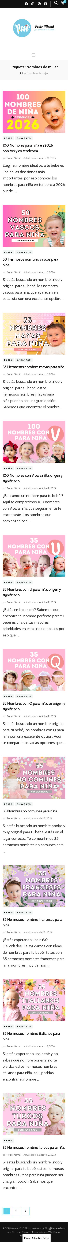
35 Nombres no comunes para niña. (30, 811)
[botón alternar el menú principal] (34, 55)
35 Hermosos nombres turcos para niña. (34, 1147)
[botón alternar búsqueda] (56, 3)
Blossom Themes (21, 1232)
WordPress (54, 1232)
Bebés (8, 138)
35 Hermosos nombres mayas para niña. (34, 366)
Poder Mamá (13, 158)
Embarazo (24, 138)
